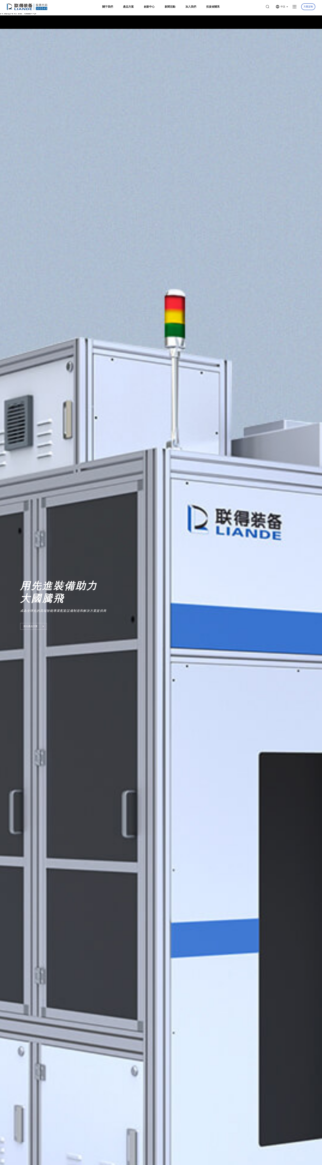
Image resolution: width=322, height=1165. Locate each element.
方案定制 (308, 6)
